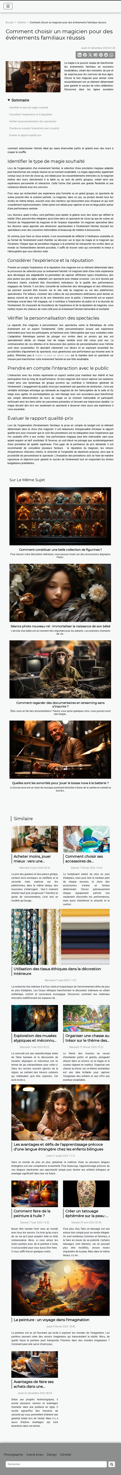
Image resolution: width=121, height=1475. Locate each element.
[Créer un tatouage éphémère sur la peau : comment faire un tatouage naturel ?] (86, 1193)
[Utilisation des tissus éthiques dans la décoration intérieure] (60, 936)
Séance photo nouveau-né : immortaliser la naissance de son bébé (60, 626)
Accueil (10, 22)
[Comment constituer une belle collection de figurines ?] (60, 516)
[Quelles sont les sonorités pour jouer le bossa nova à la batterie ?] (60, 750)
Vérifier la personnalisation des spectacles (32, 121)
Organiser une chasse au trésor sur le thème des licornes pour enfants (87, 1040)
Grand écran (35, 1454)
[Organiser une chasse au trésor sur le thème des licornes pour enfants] (86, 1018)
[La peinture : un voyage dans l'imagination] (60, 1287)
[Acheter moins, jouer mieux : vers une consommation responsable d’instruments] (34, 838)
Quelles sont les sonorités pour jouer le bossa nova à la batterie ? (60, 783)
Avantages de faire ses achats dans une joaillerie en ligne (34, 1386)
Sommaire (20, 100)
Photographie (13, 1454)
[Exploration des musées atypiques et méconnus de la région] (34, 1018)
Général (21, 22)
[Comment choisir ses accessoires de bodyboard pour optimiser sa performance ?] (86, 838)
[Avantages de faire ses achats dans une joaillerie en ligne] (34, 1364)
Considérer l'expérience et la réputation (30, 114)
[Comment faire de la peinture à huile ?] (34, 1193)
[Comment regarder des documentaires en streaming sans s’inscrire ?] (60, 669)
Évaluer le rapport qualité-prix (25, 135)
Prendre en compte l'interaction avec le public (34, 128)
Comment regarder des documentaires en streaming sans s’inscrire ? (60, 704)
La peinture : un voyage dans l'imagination (51, 1320)
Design (52, 1454)
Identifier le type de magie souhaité (28, 107)
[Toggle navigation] (8, 6)
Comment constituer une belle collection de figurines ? (60, 549)
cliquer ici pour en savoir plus (52, 355)
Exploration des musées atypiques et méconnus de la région (35, 1040)
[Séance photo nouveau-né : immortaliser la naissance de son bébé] (60, 593)
